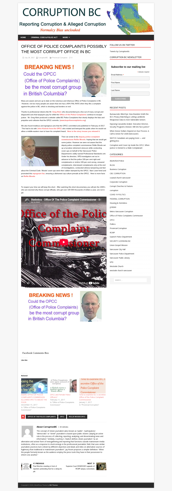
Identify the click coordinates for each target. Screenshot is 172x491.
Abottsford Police (117, 161)
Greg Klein (57, 112)
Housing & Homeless (118, 203)
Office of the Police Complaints (73, 115)
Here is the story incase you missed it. (83, 131)
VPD (111, 262)
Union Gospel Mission (119, 245)
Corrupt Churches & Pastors (121, 186)
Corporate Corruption (118, 182)
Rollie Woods (29, 176)
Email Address (117, 75)
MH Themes (53, 485)
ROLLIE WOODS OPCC (77, 417)
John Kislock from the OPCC (49, 128)
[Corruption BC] (86, 33)
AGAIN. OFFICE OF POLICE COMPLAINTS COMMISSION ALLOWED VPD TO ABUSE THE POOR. (34, 398)
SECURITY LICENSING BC (120, 241)
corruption (114, 190)
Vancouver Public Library (120, 258)
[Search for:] (130, 280)
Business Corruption (118, 169)
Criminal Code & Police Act (44, 37)
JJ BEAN (113, 207)
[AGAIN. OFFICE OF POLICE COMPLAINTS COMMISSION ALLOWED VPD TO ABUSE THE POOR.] (34, 385)
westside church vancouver (121, 270)
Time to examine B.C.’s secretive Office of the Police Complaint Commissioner (92, 397)
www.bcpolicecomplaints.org (72, 120)
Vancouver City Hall (117, 249)
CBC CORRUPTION (117, 173)
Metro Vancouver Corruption (121, 211)
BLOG (112, 165)
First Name (115, 82)
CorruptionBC (43, 58)
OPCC (112, 220)
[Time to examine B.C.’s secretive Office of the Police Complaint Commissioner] (92, 385)
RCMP (112, 232)
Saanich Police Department (121, 237)
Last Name (115, 90)
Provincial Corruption (59, 58)
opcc (62, 417)
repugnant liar (39, 173)
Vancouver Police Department (122, 253)
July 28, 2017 (30, 58)
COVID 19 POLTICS (118, 194)
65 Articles (64, 427)
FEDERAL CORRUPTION (120, 199)
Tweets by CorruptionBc (120, 51)
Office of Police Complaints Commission (126, 215)
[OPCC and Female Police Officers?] (63, 385)
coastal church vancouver (120, 178)
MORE (65, 37)
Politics (113, 224)
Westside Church (116, 266)
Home (23, 37)
